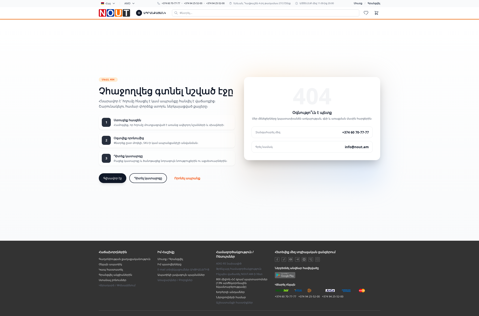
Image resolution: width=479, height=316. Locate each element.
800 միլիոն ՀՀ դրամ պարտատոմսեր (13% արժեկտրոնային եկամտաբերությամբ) (241, 282)
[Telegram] (297, 259)
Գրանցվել (374, 3)
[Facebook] (277, 259)
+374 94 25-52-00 (193, 3)
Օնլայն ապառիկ (110, 264)
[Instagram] (304, 259)
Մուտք (358, 3)
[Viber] (311, 259)
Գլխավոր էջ (112, 178)
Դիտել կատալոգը (148, 178)
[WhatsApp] (317, 259)
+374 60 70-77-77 (171, 3)
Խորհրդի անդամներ (230, 292)
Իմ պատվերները (169, 264)
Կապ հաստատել (111, 269)
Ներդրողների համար (231, 297)
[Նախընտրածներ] (366, 13)
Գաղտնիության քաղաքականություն (124, 259)
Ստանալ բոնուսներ (112, 280)
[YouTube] (290, 259)
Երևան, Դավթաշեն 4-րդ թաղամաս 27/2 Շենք (262, 3)
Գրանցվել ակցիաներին (115, 274)
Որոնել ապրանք (187, 178)
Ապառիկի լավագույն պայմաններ (181, 274)
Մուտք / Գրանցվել (170, 259)
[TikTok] (284, 259)
